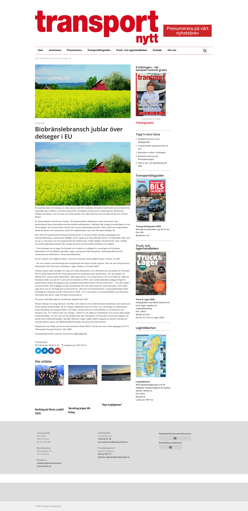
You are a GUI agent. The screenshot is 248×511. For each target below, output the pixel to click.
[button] (205, 51)
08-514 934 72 (104, 454)
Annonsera (55, 50)
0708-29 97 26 (104, 439)
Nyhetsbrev (164, 433)
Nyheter (39, 123)
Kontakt (157, 50)
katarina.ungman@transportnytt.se (113, 457)
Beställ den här (142, 235)
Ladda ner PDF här (144, 400)
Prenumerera (74, 50)
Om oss (171, 50)
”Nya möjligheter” (112, 404)
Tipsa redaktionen (174, 443)
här (85, 334)
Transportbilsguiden (98, 50)
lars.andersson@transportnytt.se (113, 442)
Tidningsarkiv (145, 122)
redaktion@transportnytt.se (49, 463)
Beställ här (140, 397)
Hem (40, 50)
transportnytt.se (44, 466)
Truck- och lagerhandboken (131, 50)
